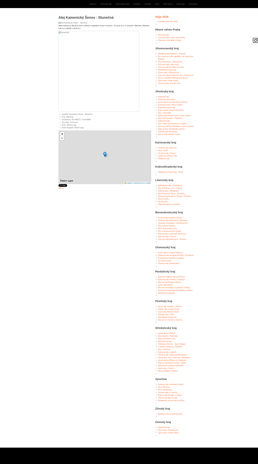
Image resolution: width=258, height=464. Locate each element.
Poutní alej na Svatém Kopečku (170, 253)
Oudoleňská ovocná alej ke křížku (171, 400)
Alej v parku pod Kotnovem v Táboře (172, 124)
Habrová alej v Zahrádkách (168, 191)
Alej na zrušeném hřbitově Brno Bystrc (173, 78)
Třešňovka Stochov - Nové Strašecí (172, 344)
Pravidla (147, 4)
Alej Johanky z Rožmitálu (168, 336)
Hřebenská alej (163, 159)
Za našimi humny (164, 261)
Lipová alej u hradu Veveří (168, 81)
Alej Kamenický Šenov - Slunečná (171, 193)
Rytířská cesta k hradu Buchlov (170, 414)
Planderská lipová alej (166, 107)
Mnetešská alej (164, 427)
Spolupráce (193, 4)
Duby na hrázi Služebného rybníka (171, 129)
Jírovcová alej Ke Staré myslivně (171, 67)
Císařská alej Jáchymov (167, 148)
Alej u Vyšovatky (164, 113)
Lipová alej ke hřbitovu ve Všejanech (172, 360)
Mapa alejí (181, 4)
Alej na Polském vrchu (166, 339)
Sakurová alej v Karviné (167, 236)
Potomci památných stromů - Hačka (172, 363)
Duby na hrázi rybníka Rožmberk (170, 110)
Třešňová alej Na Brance (167, 132)
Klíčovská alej (163, 35)
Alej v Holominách (165, 390)
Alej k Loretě (163, 150)
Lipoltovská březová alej (167, 156)
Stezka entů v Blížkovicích (168, 73)
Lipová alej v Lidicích (166, 368)
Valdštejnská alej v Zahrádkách (170, 185)
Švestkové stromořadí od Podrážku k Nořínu (175, 290)
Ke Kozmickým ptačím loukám (170, 218)
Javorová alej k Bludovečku (168, 263)
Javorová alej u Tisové (166, 153)
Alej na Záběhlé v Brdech (168, 371)
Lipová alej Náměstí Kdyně (168, 312)
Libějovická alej (164, 121)
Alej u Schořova (164, 349)
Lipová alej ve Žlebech (166, 333)
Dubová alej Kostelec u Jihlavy (170, 395)
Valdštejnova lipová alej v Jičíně (170, 172)
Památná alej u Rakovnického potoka (172, 355)
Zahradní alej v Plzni (166, 314)
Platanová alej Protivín (166, 99)
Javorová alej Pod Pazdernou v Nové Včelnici (176, 126)
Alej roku (93, 4)
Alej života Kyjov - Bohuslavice (170, 62)
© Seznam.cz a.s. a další (141, 183)
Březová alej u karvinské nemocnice (172, 234)
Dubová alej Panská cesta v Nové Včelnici (174, 116)
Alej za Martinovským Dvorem (169, 231)
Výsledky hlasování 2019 (168, 21)
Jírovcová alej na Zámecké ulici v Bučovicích (175, 75)
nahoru (61, 188)
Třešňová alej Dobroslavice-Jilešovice (172, 220)
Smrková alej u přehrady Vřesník (170, 384)
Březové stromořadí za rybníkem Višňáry (174, 288)
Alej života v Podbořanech (168, 430)
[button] (105, 154)
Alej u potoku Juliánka (166, 226)
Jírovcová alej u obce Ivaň (168, 64)
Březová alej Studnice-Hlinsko (169, 282)
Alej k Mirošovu (164, 387)
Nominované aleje (122, 4)
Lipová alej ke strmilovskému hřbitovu (172, 102)
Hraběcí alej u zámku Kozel (168, 309)
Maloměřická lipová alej (167, 70)
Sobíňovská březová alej (167, 398)
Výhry (157, 4)
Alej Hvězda (162, 202)
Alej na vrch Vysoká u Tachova (170, 320)
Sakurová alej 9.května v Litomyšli (171, 280)
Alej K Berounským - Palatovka (170, 118)
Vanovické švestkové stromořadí (170, 366)
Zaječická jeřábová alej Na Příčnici (171, 277)
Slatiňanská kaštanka (166, 293)
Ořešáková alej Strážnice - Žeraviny (172, 54)
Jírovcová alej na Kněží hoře (169, 83)
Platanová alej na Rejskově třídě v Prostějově (176, 255)
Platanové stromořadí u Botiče (170, 40)
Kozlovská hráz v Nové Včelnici (170, 105)
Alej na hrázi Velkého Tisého (169, 134)
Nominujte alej (106, 4)
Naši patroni (168, 4)
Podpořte (136, 4)
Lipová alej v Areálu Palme (168, 433)
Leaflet (128, 183)
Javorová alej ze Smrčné (167, 392)
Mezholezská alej (164, 341)
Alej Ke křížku (163, 199)
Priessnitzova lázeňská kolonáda (171, 258)
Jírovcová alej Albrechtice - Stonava (172, 239)
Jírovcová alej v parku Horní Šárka (171, 38)
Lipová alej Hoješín (165, 285)
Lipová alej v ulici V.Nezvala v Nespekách (174, 357)
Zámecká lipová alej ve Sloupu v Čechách (174, 196)
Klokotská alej (163, 97)
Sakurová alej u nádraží (167, 352)
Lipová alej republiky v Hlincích (170, 306)
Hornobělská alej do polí (167, 317)
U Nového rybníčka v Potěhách (170, 347)
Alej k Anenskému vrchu (167, 228)
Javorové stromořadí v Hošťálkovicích (173, 223)
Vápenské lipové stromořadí (169, 204)
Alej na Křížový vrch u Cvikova (170, 188)
